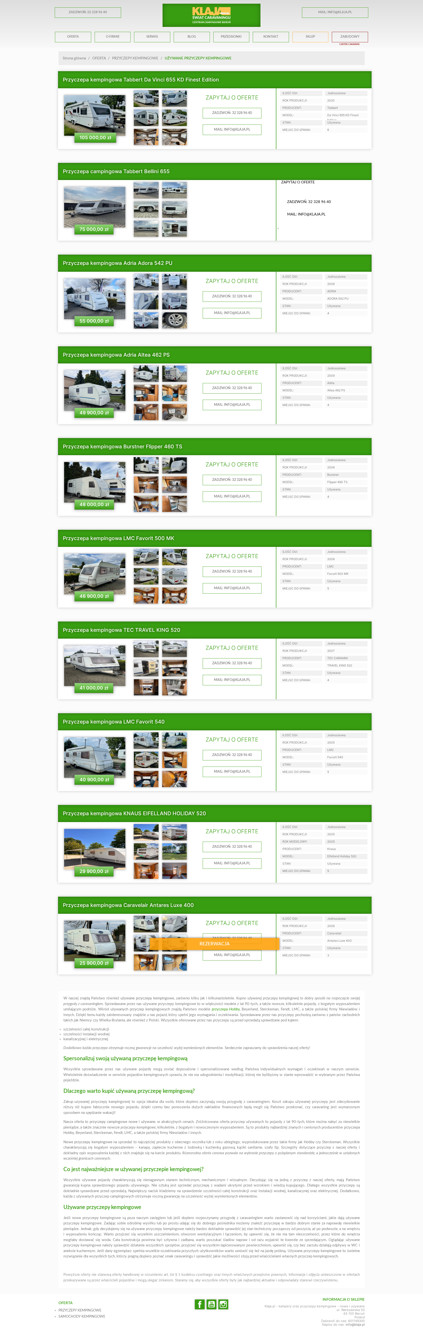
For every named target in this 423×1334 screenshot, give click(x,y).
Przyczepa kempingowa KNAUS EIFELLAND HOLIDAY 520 (134, 813)
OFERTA (73, 36)
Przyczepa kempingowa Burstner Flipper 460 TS (122, 446)
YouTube (211, 1304)
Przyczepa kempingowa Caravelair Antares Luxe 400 (128, 905)
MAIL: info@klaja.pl (335, 12)
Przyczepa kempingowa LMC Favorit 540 (114, 722)
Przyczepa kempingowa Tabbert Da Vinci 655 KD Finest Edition (141, 80)
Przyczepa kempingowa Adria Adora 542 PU (117, 263)
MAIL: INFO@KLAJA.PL (232, 129)
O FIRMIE (112, 36)
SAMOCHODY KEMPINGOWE (82, 1316)
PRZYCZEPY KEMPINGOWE (80, 1310)
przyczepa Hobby (226, 1009)
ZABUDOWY (350, 36)
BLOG (192, 36)
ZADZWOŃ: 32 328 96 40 (88, 12)
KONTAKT (270, 36)
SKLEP (310, 36)
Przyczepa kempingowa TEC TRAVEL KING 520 (121, 630)
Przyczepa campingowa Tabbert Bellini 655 (116, 171)
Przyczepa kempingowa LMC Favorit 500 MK (118, 538)
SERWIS (152, 36)
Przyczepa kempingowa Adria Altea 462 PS (116, 355)
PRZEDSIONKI (231, 36)
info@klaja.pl (355, 1324)
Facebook (200, 1304)
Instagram (223, 1304)
